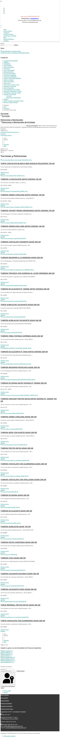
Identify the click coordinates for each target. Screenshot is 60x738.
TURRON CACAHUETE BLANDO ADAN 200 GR (20, 573)
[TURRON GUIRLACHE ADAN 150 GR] (11, 523)
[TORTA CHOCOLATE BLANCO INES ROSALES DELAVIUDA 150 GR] (16, 160)
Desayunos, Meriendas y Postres (13, 91)
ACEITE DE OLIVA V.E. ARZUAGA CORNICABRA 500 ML (15, 53)
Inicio (5, 29)
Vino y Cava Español (9, 70)
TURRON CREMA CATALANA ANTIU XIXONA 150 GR (22, 195)
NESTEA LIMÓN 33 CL (6, 652)
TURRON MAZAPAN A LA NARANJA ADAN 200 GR (22, 257)
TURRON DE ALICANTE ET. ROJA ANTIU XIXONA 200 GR (24, 351)
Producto (3, 134)
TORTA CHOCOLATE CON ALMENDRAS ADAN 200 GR (23, 620)
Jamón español (5, 695)
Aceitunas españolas (6, 703)
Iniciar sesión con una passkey (7, 686)
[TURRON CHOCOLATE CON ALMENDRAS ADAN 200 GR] (15, 460)
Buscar (2, 43)
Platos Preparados (9, 88)
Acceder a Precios (8, 34)
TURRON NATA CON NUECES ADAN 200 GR (19, 432)
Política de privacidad (9, 736)
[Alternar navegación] (1, 25)
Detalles (3, 174)
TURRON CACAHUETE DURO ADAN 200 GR (19, 589)
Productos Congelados (10, 75)
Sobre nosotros (8, 31)
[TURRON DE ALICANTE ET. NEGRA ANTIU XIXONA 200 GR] (14, 285)
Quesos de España (9, 67)
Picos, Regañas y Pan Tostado (12, 89)
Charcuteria (7, 69)
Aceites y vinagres (8, 80)
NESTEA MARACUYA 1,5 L (7, 662)
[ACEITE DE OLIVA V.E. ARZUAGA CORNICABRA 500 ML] (11, 51)
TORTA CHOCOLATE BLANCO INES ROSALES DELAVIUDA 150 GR (28, 163)
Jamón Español (8, 65)
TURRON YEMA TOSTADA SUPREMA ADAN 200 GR (22, 336)
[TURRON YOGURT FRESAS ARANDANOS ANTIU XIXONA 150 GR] (16, 207)
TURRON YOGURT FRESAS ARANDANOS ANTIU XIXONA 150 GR (27, 210)
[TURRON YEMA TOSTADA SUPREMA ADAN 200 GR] (11, 332)
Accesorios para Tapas (7, 709)
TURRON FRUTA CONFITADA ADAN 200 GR (19, 542)
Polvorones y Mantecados (13, 97)
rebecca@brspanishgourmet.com (13, 726)
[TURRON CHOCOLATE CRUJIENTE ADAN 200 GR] (13, 238)
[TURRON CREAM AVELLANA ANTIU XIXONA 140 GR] (13, 223)
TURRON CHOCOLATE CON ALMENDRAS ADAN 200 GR (24, 464)
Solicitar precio (5, 172)
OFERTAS (6, 62)
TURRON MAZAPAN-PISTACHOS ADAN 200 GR (20, 367)
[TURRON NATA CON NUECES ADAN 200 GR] (12, 429)
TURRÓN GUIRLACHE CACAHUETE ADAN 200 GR (21, 320)
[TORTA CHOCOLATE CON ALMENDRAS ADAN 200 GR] (14, 617)
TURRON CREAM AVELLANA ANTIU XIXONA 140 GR (22, 226)
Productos (6, 32)
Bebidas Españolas (9, 72)
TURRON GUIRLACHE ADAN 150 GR (16, 526)
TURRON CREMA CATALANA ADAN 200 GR (19, 417)
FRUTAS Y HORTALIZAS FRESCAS (12, 78)
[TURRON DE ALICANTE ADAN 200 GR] (10, 507)
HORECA (6, 99)
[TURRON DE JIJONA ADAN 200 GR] (9, 492)
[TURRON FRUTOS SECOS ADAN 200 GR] (14, 444)
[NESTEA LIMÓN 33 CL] (7, 651)
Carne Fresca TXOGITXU (10, 77)
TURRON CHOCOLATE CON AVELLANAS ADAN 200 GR (23, 479)
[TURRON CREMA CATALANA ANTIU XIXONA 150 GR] (14, 191)
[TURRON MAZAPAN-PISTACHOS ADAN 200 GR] (16, 364)
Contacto (6, 40)
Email (2, 669)
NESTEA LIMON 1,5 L (6, 656)
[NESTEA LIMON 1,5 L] (7, 654)
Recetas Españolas (9, 39)
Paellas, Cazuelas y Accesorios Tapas (14, 101)
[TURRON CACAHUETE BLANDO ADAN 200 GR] (13, 570)
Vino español (4, 698)
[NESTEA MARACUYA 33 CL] (8, 657)
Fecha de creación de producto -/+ (10, 132)
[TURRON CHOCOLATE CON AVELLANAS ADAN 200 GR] (14, 476)
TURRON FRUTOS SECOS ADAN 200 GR (17, 448)
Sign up (6, 692)
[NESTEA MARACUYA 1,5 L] (8, 660)
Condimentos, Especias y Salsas (12, 93)
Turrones (8, 96)
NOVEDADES (7, 64)
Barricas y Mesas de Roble (11, 102)
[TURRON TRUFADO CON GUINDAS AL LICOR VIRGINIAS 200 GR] (17, 270)
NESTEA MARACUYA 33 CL (8, 659)
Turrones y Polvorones (10, 94)
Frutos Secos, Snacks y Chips (11, 85)
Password (3, 671)
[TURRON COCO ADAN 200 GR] (9, 554)
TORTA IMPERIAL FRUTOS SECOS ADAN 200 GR (20, 605)
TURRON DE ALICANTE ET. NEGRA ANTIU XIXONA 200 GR (25, 289)
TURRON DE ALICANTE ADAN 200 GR (16, 511)
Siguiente (6, 144)
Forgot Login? (7, 691)
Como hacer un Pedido (10, 36)
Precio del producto (6, 135)
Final (5, 146)
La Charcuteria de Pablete (11, 60)
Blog (5, 37)
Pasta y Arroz (7, 83)
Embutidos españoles (7, 706)
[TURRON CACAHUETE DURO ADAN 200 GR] (12, 586)
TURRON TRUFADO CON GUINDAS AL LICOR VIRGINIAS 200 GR (28, 273)
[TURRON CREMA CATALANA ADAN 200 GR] (12, 413)
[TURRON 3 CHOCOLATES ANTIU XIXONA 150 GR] (13, 175)
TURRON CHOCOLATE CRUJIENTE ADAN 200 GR (21, 242)
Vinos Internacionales (10, 73)
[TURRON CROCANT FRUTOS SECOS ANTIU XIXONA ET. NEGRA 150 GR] (19, 395)
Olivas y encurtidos (9, 81)
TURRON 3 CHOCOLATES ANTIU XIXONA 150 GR (21, 179)
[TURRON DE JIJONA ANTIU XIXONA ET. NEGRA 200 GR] (18, 379)
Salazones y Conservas (10, 86)
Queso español (5, 700)
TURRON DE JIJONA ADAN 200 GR (15, 495)
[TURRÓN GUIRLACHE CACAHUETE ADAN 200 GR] (13, 317)
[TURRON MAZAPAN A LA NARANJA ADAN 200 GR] (14, 254)
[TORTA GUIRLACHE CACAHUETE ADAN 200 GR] (13, 301)
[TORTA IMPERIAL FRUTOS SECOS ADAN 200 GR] (13, 601)
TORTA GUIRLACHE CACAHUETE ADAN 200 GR (20, 304)
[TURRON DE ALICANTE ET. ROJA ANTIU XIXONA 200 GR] (16, 348)
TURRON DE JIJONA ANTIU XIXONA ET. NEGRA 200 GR (24, 383)
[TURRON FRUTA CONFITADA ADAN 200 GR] (12, 539)
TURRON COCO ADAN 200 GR (13, 558)
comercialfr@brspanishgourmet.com (16, 728)
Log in (2, 688)
